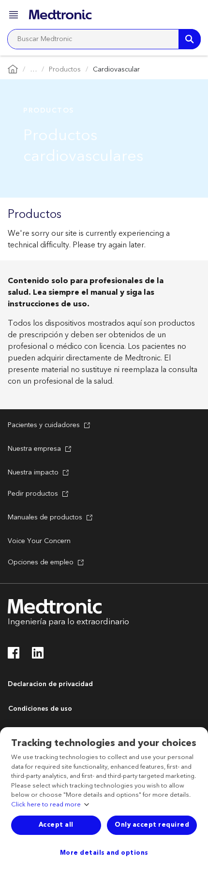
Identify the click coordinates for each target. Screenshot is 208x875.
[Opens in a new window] (13, 655)
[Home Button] (13, 70)
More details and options (104, 852)
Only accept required (152, 824)
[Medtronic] (60, 14)
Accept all (56, 824)
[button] (14, 16)
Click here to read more (46, 805)
